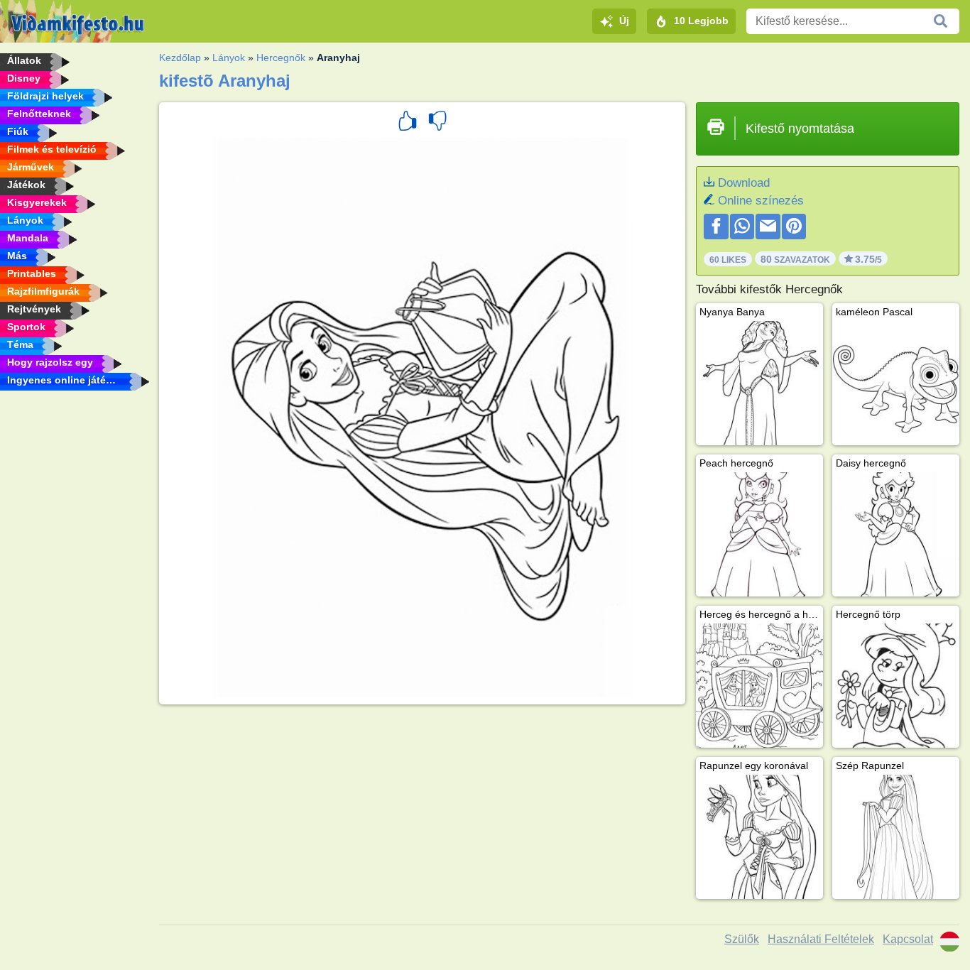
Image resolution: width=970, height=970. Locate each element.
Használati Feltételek (821, 939)
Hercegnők (280, 57)
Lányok (228, 57)
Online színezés (761, 200)
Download (744, 183)
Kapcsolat (908, 939)
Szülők (741, 939)
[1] (408, 122)
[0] (437, 122)
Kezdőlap (180, 57)
